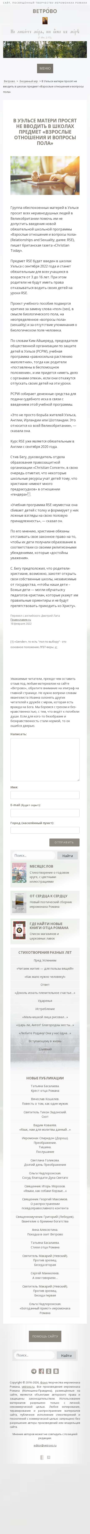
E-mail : (25, 805)
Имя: (14, 787)
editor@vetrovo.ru (45, 1445)
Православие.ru (20, 619)
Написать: (18, 734)
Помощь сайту (45, 1336)
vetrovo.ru (28, 1386)
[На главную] (45, 2)
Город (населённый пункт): (32, 823)
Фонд (44, 1382)
